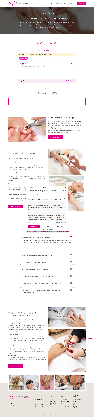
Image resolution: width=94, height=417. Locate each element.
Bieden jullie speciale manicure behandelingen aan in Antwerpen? (41, 283)
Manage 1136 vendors (31, 222)
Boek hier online (55, 137)
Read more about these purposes (60, 222)
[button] (65, 187)
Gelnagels (52, 398)
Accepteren (34, 226)
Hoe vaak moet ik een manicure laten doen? (35, 262)
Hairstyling (75, 407)
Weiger (47, 226)
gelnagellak (41, 348)
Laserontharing (64, 399)
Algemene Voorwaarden (72, 414)
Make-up (75, 406)
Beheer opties (60, 226)
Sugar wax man (64, 404)
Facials (74, 403)
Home (50, 3)
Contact (70, 3)
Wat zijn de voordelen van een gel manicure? (35, 269)
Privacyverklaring (50, 229)
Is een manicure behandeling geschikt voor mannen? (37, 276)
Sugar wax (63, 398)
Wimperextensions (77, 399)
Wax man (63, 403)
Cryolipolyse (76, 404)
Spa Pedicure (53, 403)
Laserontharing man (65, 406)
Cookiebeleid (43, 229)
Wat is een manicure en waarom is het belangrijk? (37, 237)
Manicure (52, 396)
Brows (74, 396)
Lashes (74, 398)
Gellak (51, 399)
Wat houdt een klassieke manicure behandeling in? (37, 255)
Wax (62, 396)
